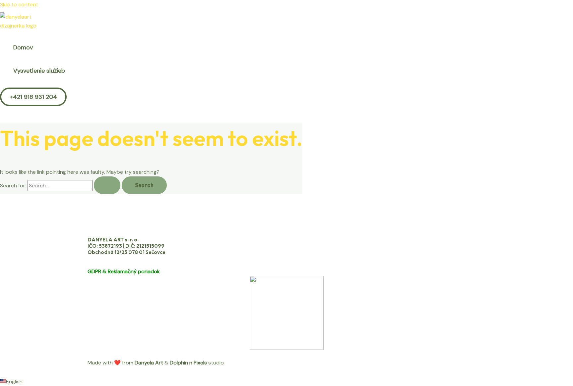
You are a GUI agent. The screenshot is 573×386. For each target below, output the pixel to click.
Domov (23, 47)
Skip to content (19, 4)
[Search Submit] (107, 185)
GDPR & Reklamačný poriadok (124, 271)
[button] (33, 97)
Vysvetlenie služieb (39, 71)
